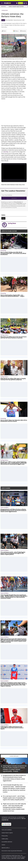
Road (3, 218)
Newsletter (24, 31)
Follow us (16, 31)
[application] (14, 172)
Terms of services (17, 202)
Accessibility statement (7, 841)
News (3, 20)
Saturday (5, 152)
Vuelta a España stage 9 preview (16, 6)
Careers (3, 844)
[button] (26, 3)
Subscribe (20, 3)
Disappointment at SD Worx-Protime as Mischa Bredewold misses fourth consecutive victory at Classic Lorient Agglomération (14, 778)
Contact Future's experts (7, 832)
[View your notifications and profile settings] (16, 3)
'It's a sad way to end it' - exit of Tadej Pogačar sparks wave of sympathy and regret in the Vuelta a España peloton (14, 797)
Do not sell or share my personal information (12, 850)
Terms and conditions (7, 829)
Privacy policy (5, 835)
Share (5, 31)
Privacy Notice (19, 203)
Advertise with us (6, 847)
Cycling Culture (5, 10)
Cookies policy (5, 838)
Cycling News (10, 20)
